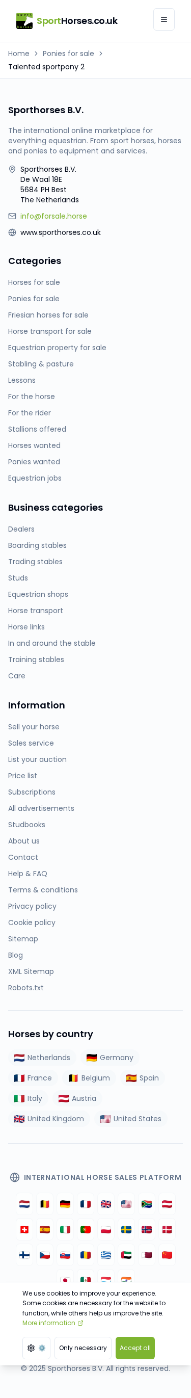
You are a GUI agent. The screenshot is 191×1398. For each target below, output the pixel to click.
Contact (23, 857)
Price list (22, 776)
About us (24, 841)
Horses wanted (34, 445)
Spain (149, 1078)
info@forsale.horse (53, 216)
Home (19, 53)
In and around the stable (52, 643)
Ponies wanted (34, 462)
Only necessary (83, 1347)
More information (48, 1322)
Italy (35, 1098)
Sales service (31, 743)
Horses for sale (34, 282)
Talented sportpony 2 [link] (46, 67)
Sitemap (23, 939)
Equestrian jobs (35, 478)
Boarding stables (37, 545)
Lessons (22, 380)
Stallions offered (37, 429)
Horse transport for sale (50, 331)
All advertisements (41, 808)
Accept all (135, 1347)
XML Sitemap (31, 971)
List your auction (37, 759)
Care (16, 676)
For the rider (29, 413)
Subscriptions (32, 792)
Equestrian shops (38, 594)
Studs (18, 578)
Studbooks (26, 825)
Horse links (26, 627)
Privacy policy (32, 906)
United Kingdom (56, 1119)
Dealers (21, 529)
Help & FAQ (27, 873)
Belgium (95, 1078)
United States (137, 1119)
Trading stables (35, 562)
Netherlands (49, 1057)
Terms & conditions (43, 890)
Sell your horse (34, 727)
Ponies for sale (68, 53)
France (40, 1078)
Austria (84, 1098)
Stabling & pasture (41, 364)
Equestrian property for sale (57, 347)
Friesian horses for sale (48, 315)
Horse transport (35, 610)
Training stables (36, 659)
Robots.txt (26, 988)
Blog (15, 955)
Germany (116, 1057)
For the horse (31, 396)
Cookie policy (32, 922)
